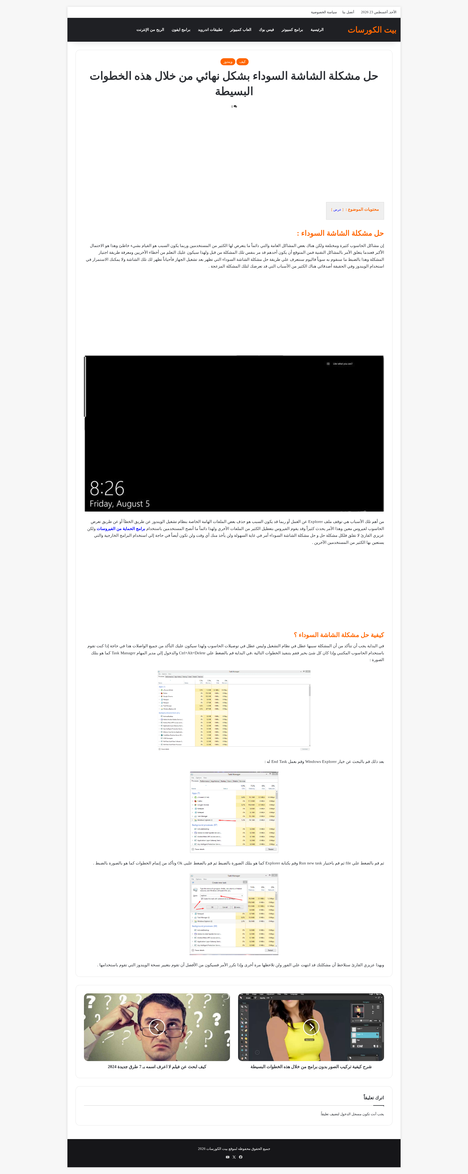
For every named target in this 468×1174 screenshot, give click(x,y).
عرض (337, 210)
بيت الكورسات (217, 1149)
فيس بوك (266, 30)
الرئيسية (317, 30)
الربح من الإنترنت (150, 30)
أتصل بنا (348, 12)
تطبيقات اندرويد (210, 30)
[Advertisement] (234, 155)
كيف (242, 62)
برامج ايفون (181, 30)
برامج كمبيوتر (292, 30)
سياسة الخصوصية (324, 12)
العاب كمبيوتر (240, 30)
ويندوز (227, 62)
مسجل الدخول (351, 1114)
